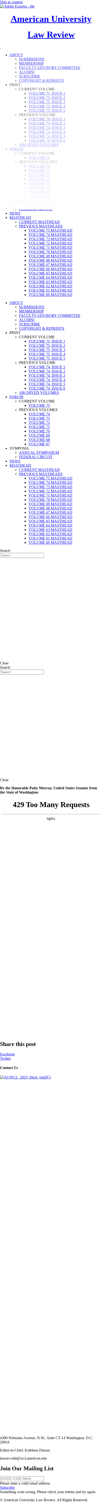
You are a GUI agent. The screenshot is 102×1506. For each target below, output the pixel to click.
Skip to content (11, 2)
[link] (14, 213)
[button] (7, 1488)
